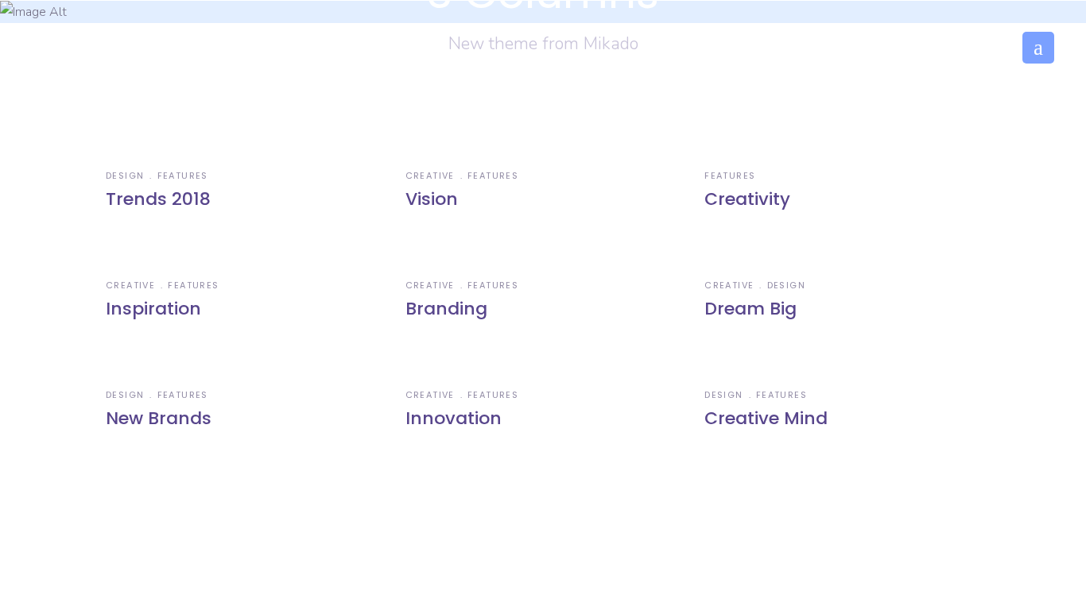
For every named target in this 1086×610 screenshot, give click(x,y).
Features (182, 175)
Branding (446, 308)
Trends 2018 (158, 199)
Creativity (747, 199)
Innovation (453, 418)
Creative (430, 175)
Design (125, 175)
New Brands (158, 418)
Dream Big (750, 308)
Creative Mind (766, 418)
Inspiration (153, 308)
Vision (431, 199)
